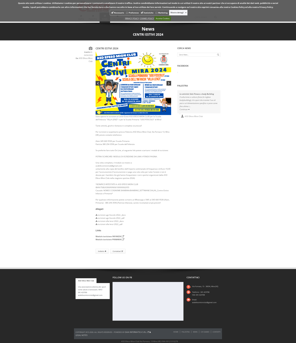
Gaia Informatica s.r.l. (136, 332)
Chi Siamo (205, 332)
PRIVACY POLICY (132, 18)
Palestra (186, 332)
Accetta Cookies (163, 18)
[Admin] (150, 332)
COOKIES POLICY (147, 18)
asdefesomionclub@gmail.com (204, 302)
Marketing (163, 12)
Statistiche (148, 12)
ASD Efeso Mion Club (86, 281)
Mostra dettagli (177, 12)
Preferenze (134, 12)
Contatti (216, 332)
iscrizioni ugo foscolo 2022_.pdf (110, 218)
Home (175, 332)
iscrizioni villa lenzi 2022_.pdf (109, 224)
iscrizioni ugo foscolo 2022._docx (111, 215)
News (195, 332)
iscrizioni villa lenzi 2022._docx (110, 221)
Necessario (119, 12)
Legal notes (82, 335)
